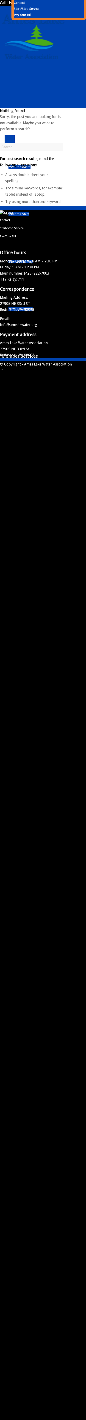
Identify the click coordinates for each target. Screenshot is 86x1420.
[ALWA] (34, 73)
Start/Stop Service (26, 9)
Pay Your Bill (22, 15)
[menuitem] (49, 9)
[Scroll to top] (2, 370)
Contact (19, 3)
